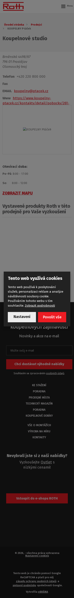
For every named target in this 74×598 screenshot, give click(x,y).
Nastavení (22, 316)
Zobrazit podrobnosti (40, 305)
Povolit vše (52, 317)
